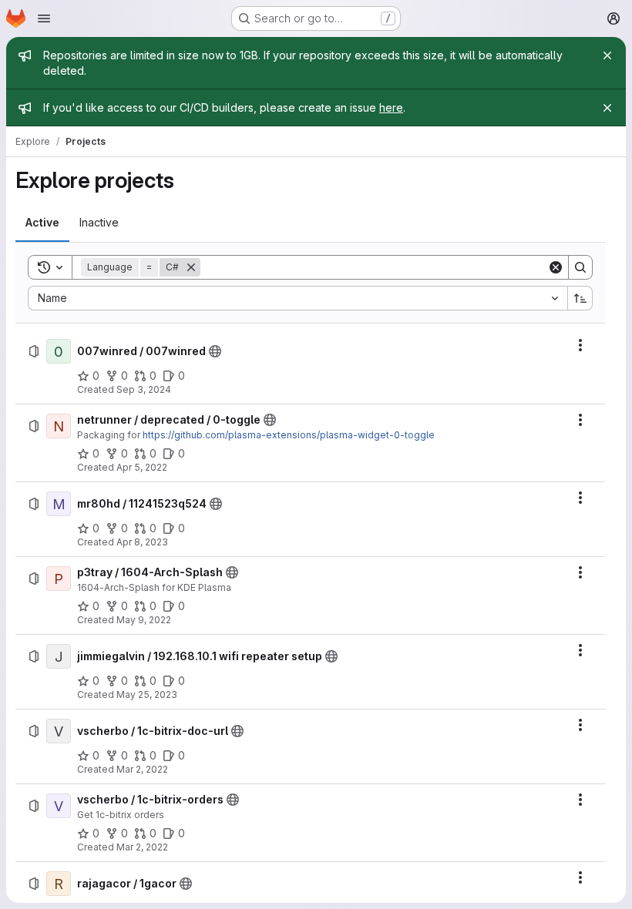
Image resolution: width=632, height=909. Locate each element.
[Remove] (191, 267)
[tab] (42, 222)
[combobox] (297, 298)
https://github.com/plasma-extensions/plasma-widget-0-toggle (289, 435)
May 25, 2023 (146, 694)
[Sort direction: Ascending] (580, 298)
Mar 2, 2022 (142, 769)
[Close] (607, 55)
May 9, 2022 (143, 620)
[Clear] (555, 267)
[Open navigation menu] (44, 18)
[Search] (580, 267)
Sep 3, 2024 (143, 389)
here (391, 107)
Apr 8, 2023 (142, 542)
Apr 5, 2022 (141, 467)
